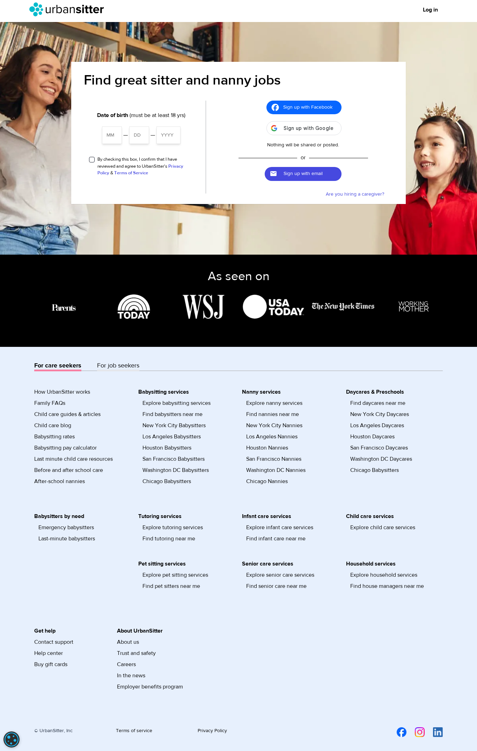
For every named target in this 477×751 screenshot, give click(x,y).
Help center (48, 653)
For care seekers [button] (57, 366)
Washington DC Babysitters (175, 470)
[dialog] (11, 739)
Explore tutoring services (172, 527)
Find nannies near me (272, 414)
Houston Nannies (267, 447)
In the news (131, 675)
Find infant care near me (276, 538)
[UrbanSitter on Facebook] (397, 732)
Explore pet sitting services (175, 574)
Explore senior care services (280, 574)
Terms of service (134, 731)
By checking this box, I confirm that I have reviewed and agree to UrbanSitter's (140, 166)
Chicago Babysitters (166, 481)
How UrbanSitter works (62, 391)
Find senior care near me (276, 586)
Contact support (53, 642)
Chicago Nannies (267, 481)
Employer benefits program (150, 686)
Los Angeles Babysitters (171, 436)
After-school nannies (59, 481)
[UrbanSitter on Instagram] (415, 732)
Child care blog (52, 425)
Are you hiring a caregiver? (355, 194)
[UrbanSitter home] (68, 9)
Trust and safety (136, 653)
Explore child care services (382, 527)
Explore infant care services (279, 527)
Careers (126, 664)
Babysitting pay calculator (65, 447)
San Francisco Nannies (273, 458)
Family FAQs (49, 403)
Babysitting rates (54, 436)
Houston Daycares (372, 436)
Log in (430, 9)
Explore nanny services (274, 403)
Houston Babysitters (166, 447)
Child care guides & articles (67, 414)
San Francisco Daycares (379, 447)
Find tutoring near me (168, 538)
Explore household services (383, 574)
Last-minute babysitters (66, 538)
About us (128, 642)
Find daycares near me (377, 403)
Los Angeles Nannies (272, 436)
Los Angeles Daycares (377, 425)
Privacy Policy (212, 731)
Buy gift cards (50, 664)
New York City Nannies (274, 425)
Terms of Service (131, 173)
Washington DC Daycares (381, 458)
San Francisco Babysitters (173, 458)
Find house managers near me (387, 586)
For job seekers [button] (118, 366)
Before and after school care (68, 470)
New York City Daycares (379, 414)
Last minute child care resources (73, 458)
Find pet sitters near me (171, 586)
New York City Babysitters (174, 425)
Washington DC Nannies (276, 470)
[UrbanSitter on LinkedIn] (434, 732)
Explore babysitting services (176, 403)
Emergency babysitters (66, 527)
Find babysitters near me (172, 414)
